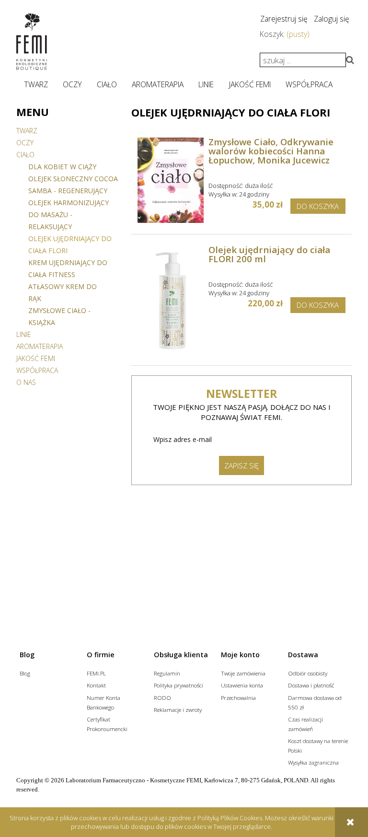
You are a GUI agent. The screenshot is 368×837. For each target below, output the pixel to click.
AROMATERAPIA (39, 346)
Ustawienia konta (242, 685)
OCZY (25, 142)
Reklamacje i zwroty (178, 709)
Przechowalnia (238, 697)
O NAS (26, 382)
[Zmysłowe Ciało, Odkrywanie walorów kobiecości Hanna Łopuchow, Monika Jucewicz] (171, 180)
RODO (162, 697)
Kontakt (96, 685)
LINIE (23, 334)
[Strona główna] (31, 41)
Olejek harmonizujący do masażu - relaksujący (68, 214)
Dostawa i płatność (311, 685)
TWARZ (26, 130)
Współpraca (37, 370)
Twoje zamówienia (243, 673)
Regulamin (167, 673)
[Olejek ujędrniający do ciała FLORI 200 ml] (171, 299)
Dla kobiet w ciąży (62, 166)
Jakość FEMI (35, 358)
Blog (25, 673)
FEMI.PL (96, 673)
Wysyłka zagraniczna (313, 762)
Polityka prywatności (178, 685)
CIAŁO (25, 154)
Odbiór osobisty (307, 673)
